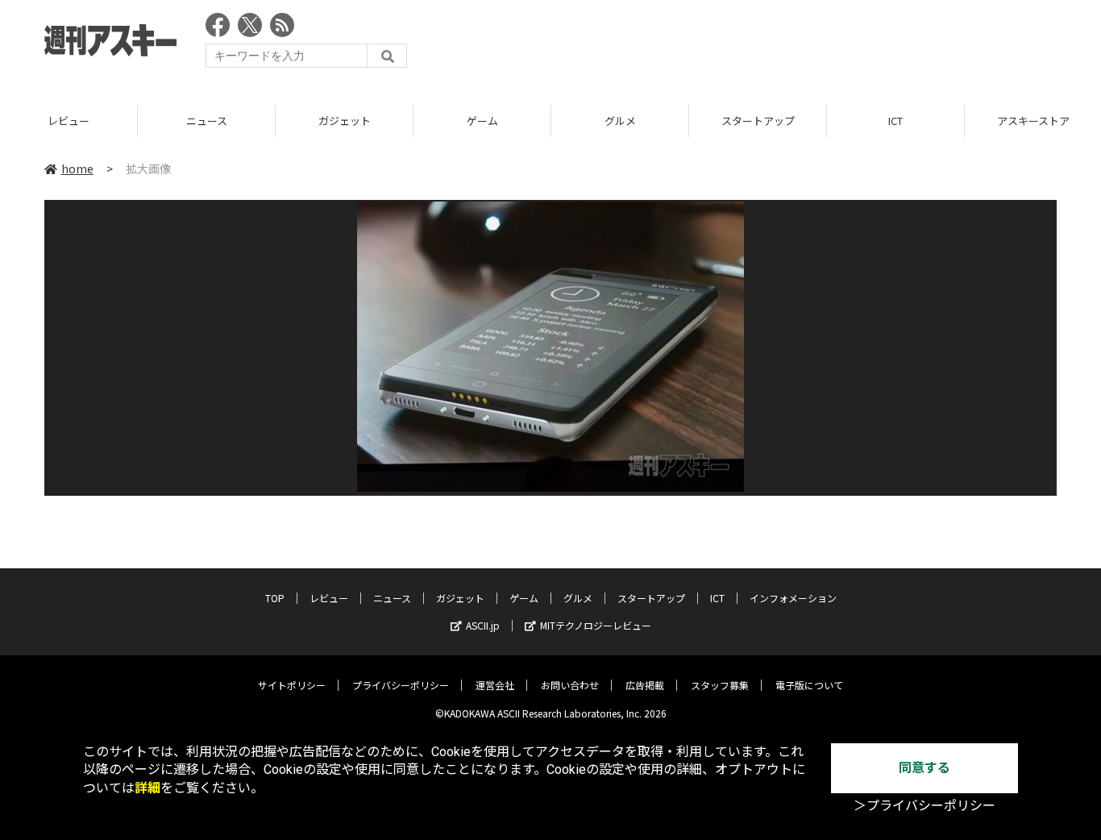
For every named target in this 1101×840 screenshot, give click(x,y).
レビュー (68, 120)
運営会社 (495, 685)
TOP (275, 598)
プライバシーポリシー (400, 685)
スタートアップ (758, 120)
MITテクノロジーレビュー (595, 625)
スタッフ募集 (720, 685)
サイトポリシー (292, 685)
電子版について (809, 685)
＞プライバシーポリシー (924, 805)
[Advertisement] (763, 44)
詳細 (147, 788)
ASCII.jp (483, 625)
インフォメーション (793, 598)
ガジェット (344, 120)
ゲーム (482, 120)
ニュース (206, 120)
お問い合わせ (570, 685)
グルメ (620, 120)
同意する (924, 768)
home (77, 168)
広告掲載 (644, 685)
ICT (895, 120)
